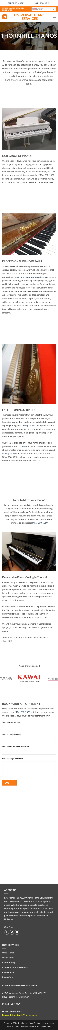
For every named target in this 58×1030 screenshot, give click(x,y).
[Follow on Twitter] (12, 932)
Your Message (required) (12, 758)
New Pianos (8, 957)
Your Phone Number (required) (15, 746)
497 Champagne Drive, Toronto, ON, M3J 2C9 (24, 993)
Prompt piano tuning (32, 425)
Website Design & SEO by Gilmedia (36, 1026)
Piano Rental (8, 972)
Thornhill (22, 446)
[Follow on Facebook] (7, 932)
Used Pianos (8, 952)
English (39, 9)
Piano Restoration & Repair (15, 967)
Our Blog (8, 927)
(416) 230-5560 (40, 522)
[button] (4, 16)
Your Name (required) (11, 722)
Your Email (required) (11, 734)
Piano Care (7, 977)
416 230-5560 (42, 3)
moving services (9, 453)
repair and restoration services (29, 276)
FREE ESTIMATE (15, 3)
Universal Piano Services (29, 16)
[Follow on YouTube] (17, 932)
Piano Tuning (8, 962)
